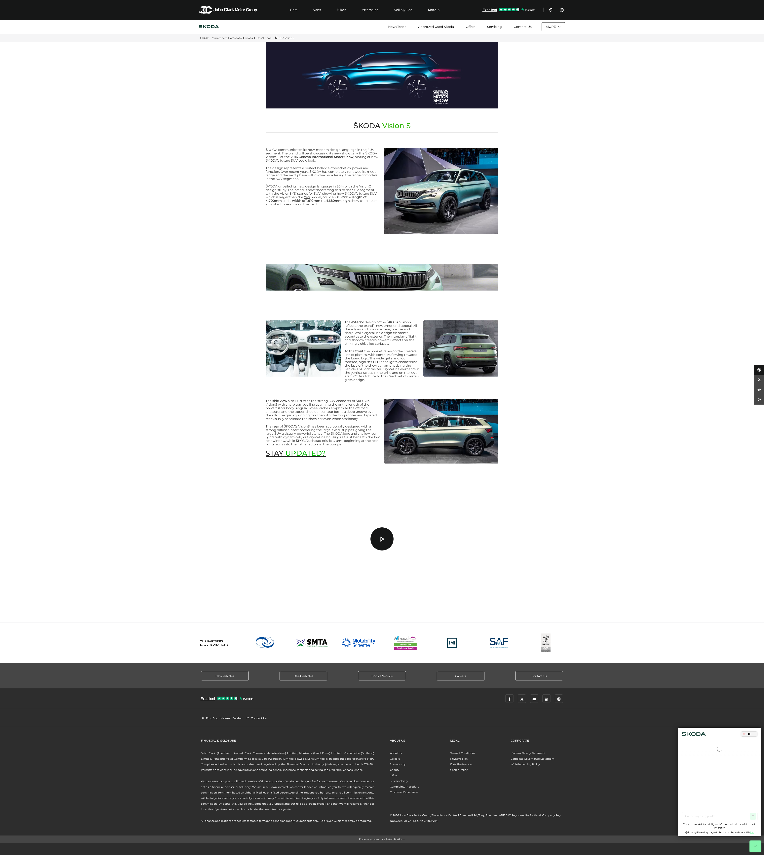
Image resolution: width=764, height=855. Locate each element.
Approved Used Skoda (436, 27)
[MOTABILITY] (358, 643)
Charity (394, 769)
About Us (396, 753)
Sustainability (399, 781)
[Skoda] (209, 26)
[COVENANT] (545, 643)
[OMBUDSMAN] (405, 643)
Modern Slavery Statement (528, 753)
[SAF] (498, 643)
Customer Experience (404, 792)
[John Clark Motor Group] (228, 10)
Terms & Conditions (462, 753)
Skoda (249, 37)
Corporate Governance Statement (532, 758)
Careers (395, 758)
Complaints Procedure (404, 786)
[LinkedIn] (546, 698)
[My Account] (561, 10)
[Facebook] (509, 698)
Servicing (494, 27)
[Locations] (551, 10)
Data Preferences (461, 764)
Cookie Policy (459, 769)
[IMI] (452, 643)
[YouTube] (534, 698)
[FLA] (265, 643)
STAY (296, 453)
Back (205, 37)
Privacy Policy (459, 758)
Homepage (235, 37)
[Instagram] (559, 698)
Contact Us (523, 27)
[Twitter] (522, 698)
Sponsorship (398, 764)
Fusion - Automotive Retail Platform (382, 839)
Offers (470, 27)
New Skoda (397, 27)
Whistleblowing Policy (525, 764)
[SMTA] (311, 643)
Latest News (264, 37)
